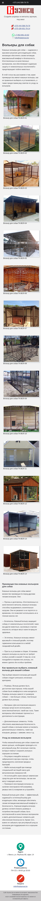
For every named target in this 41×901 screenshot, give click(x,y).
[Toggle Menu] (3, 2)
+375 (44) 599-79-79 (22, 26)
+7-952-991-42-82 (22, 35)
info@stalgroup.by (22, 38)
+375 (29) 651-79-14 (22, 29)
